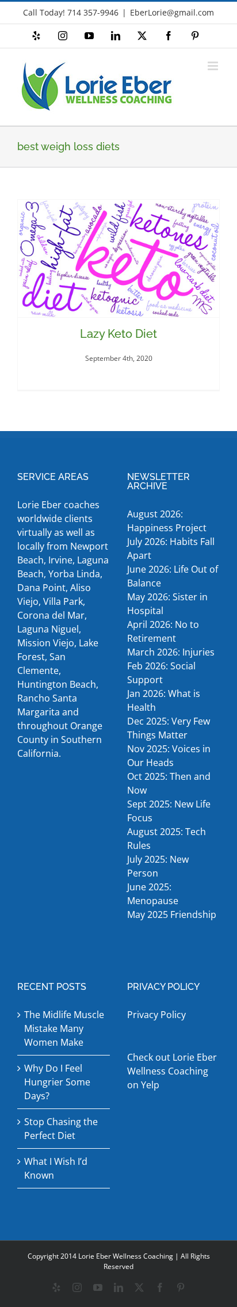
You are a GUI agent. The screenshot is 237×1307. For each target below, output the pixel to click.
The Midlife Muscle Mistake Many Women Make (64, 1028)
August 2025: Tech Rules (166, 838)
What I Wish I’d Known (55, 1168)
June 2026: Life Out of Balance (172, 576)
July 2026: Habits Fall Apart (171, 548)
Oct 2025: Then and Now (169, 783)
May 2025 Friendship (171, 914)
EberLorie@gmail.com (172, 12)
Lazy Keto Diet (118, 334)
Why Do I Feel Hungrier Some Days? (57, 1082)
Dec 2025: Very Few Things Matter (168, 728)
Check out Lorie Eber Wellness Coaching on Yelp (172, 1071)
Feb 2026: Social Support (161, 673)
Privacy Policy (156, 1014)
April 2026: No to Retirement (163, 631)
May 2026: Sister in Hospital (167, 603)
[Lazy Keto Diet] (118, 258)
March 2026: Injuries (171, 652)
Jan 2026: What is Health (163, 700)
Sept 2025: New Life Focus (169, 811)
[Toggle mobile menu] (214, 66)
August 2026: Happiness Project (167, 521)
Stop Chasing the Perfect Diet (61, 1128)
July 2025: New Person (158, 866)
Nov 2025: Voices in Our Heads (169, 755)
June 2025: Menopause (154, 894)
